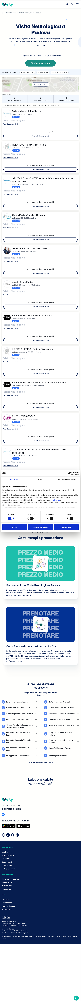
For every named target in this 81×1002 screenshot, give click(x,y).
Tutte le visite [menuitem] (7, 865)
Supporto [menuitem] (5, 859)
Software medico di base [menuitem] (11, 879)
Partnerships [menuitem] (6, 889)
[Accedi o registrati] (72, 4)
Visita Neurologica (26, 13)
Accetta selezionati (40, 527)
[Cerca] (67, 4)
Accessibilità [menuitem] (6, 909)
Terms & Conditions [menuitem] (63, 936)
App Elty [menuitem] (5, 852)
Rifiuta (14, 527)
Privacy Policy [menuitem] (51, 936)
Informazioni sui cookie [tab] (67, 479)
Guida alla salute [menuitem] (8, 855)
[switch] (31, 518)
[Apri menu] (77, 4)
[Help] (76, 998)
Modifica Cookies (8, 906)
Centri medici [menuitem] (7, 862)
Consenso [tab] (14, 479)
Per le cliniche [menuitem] (7, 886)
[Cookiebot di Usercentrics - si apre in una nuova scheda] (69, 473)
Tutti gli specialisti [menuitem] (9, 869)
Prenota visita (10, 13)
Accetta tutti (66, 527)
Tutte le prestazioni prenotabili (40, 762)
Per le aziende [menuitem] (7, 882)
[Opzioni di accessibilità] (3, 814)
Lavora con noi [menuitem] (7, 903)
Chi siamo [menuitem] (5, 899)
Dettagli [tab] (40, 479)
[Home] (2, 12)
